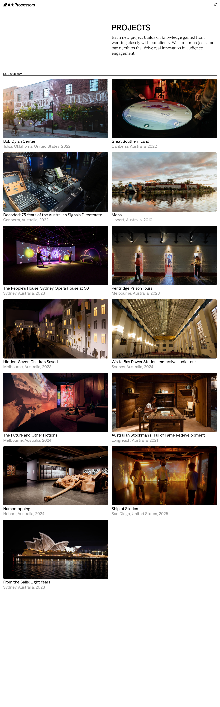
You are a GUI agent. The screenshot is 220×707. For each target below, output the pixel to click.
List (5, 73)
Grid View (16, 73)
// (215, 4)
